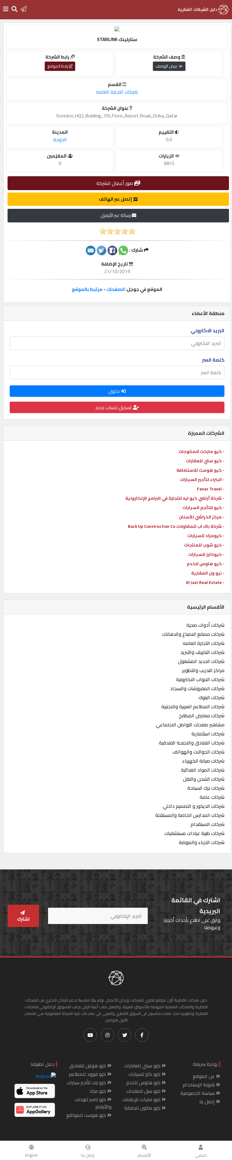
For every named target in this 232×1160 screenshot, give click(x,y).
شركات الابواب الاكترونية (200, 679)
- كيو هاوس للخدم (205, 564)
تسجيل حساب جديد (114, 407)
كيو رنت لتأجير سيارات (87, 1082)
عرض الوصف (167, 66)
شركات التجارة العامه (203, 643)
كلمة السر (213, 359)
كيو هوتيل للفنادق (88, 1065)
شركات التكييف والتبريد (202, 652)
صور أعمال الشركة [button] (115, 183)
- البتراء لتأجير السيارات (202, 479)
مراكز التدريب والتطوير (203, 670)
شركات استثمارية (208, 733)
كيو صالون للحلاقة (143, 1108)
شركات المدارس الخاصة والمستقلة (189, 815)
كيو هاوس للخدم (144, 1082)
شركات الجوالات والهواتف (198, 751)
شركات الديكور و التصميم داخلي (193, 806)
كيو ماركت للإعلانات (142, 1099)
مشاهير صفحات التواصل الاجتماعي (190, 724)
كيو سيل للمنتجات (144, 1091)
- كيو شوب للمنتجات (204, 545)
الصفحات (115, 289)
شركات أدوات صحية (205, 624)
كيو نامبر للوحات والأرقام (93, 1103)
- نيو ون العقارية (207, 573)
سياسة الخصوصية (198, 1093)
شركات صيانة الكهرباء (203, 760)
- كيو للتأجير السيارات (203, 507)
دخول (114, 391)
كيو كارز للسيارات (145, 1074)
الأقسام (144, 1155)
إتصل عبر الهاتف (116, 199)
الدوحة (60, 139)
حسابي (201, 1155)
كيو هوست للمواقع (86, 1115)
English (31, 1155)
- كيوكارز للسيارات (206, 554)
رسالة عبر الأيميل (116, 215)
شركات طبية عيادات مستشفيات (194, 833)
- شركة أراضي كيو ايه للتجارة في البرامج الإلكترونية (174, 498)
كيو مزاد (98, 1091)
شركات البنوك (211, 697)
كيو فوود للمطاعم (88, 1074)
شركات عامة (212, 796)
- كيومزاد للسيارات (205, 536)
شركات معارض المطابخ (201, 715)
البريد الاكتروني (207, 330)
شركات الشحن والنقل (203, 778)
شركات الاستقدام (207, 824)
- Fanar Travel (210, 489)
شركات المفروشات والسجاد (197, 688)
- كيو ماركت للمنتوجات (201, 451)
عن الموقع (204, 1076)
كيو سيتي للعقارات (143, 1065)
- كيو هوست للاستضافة (200, 470)
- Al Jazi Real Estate (205, 582)
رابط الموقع (58, 66)
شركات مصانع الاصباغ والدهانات (193, 634)
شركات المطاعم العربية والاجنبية (192, 706)
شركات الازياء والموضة (201, 842)
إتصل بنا (87, 1155)
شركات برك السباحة (205, 787)
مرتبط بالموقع (87, 289)
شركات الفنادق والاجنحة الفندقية (191, 742)
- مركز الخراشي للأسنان (201, 517)
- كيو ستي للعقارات (205, 461)
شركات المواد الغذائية (202, 769)
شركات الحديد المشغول (201, 661)
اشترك (23, 919)
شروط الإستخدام (199, 1084)
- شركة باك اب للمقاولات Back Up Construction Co (176, 526)
